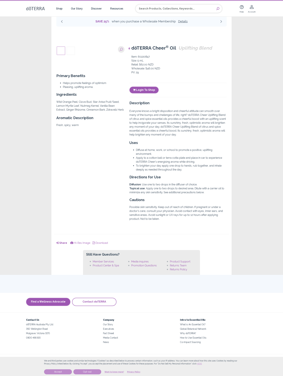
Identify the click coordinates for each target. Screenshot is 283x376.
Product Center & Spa (106, 265)
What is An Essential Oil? (192, 324)
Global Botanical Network (193, 328)
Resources (116, 8)
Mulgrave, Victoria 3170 (38, 333)
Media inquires (140, 261)
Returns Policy (178, 269)
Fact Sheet (108, 333)
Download (101, 242)
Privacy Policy (133, 372)
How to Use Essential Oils (193, 337)
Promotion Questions (144, 265)
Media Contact (110, 337)
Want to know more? (114, 372)
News (106, 342)
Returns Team (178, 265)
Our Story (77, 8)
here (199, 364)
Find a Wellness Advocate (48, 301)
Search (218, 8)
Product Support (180, 261)
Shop (59, 8)
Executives (108, 328)
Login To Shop (145, 89)
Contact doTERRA (94, 301)
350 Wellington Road (37, 328)
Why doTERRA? (188, 333)
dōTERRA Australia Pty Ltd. (40, 324)
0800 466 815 (33, 337)
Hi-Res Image (81, 242)
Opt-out (87, 371)
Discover (96, 8)
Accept (58, 371)
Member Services (103, 261)
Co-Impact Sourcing (190, 342)
